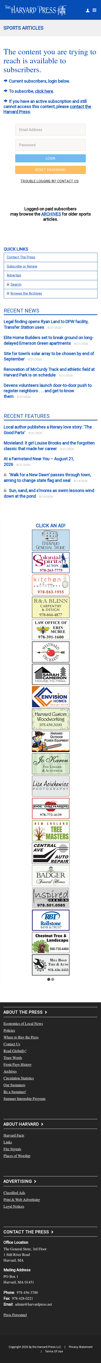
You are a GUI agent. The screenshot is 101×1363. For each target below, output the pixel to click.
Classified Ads (14, 1192)
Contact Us (12, 1043)
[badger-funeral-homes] (51, 875)
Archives (10, 1071)
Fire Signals (12, 1148)
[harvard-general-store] (51, 539)
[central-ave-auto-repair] (51, 852)
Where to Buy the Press (21, 1037)
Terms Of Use (54, 1351)
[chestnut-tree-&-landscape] (51, 942)
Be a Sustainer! (15, 1091)
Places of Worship (17, 1155)
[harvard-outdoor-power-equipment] (51, 740)
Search (16, 285)
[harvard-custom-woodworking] (51, 718)
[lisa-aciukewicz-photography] (51, 785)
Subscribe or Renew (22, 266)
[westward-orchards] (51, 651)
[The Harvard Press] (36, 10)
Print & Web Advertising (22, 1199)
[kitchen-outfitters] (51, 584)
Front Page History (18, 1064)
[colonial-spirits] (51, 562)
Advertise (14, 275)
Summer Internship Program (24, 1098)
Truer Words (13, 1057)
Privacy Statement (81, 1347)
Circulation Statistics (19, 1077)
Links (8, 1141)
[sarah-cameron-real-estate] (51, 673)
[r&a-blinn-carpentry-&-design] (51, 606)
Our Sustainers (14, 1084)
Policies (9, 1030)
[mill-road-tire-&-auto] (51, 964)
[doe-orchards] (51, 808)
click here (44, 91)
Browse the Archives (26, 294)
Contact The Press (21, 257)
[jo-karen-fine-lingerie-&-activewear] (51, 763)
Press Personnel (15, 1314)
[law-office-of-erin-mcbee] (51, 629)
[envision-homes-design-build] (51, 696)
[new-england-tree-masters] (51, 830)
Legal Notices (14, 1206)
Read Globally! (15, 1050)
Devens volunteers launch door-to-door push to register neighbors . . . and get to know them (48, 391)
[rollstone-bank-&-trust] (51, 919)
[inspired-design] (51, 897)
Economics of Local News (23, 1023)
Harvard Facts (14, 1135)
